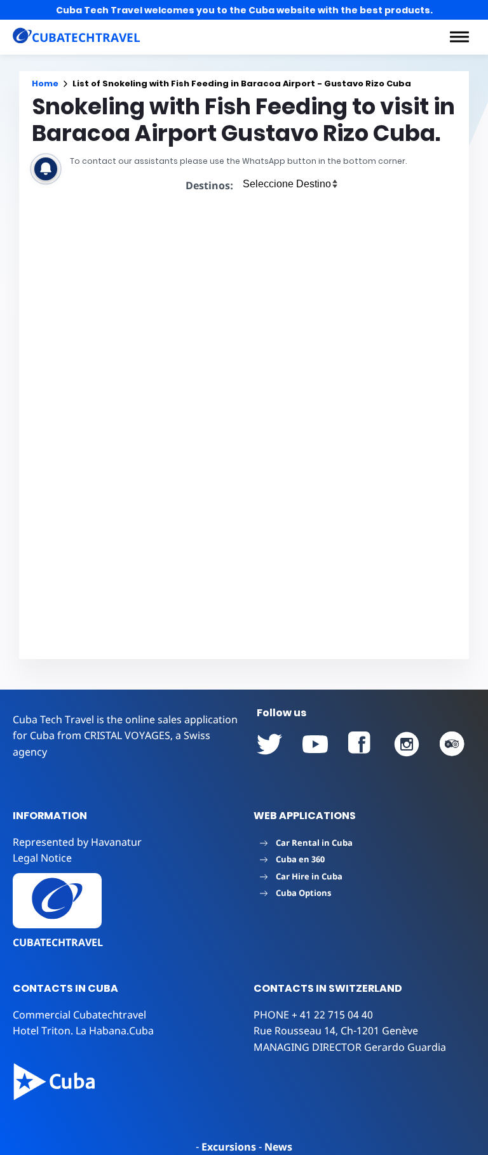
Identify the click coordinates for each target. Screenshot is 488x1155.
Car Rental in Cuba (314, 842)
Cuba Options (303, 892)
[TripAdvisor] (452, 744)
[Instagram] (406, 744)
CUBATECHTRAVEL (58, 942)
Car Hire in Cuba (309, 876)
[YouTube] (269, 744)
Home (45, 83)
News (278, 1147)
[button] (459, 36)
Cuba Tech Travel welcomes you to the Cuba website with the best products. (244, 10)
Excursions (228, 1147)
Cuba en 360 (300, 859)
